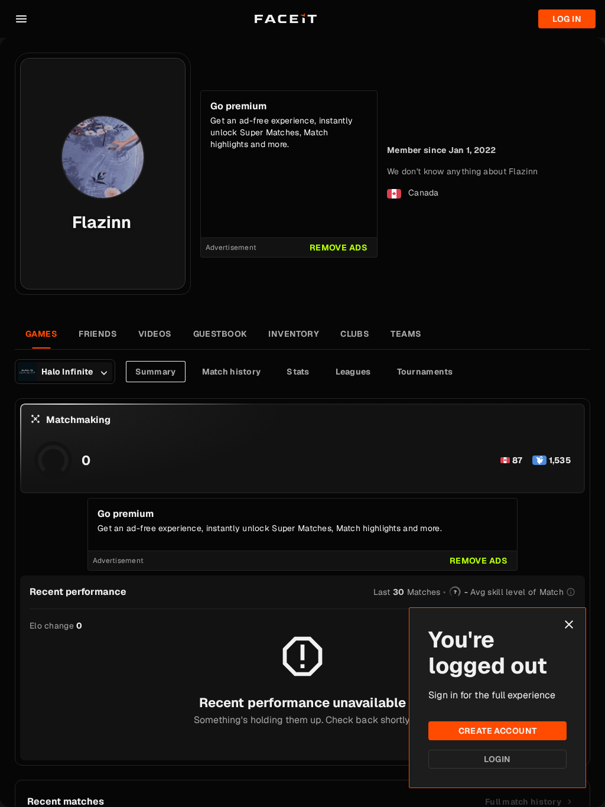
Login (497, 759)
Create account (497, 730)
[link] (529, 801)
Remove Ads (338, 247)
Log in (566, 19)
